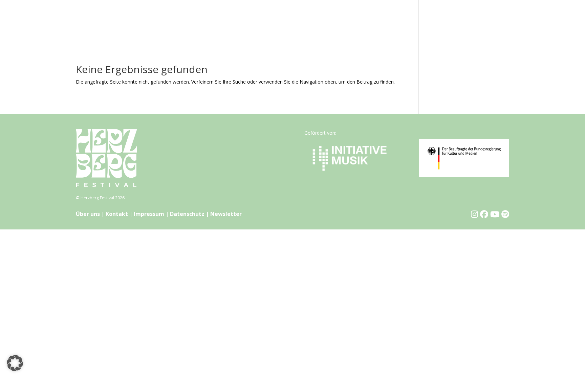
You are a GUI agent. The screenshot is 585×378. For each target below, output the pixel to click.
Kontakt (117, 214)
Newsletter (226, 214)
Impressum (149, 214)
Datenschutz (187, 214)
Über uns (88, 214)
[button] (15, 363)
